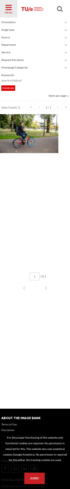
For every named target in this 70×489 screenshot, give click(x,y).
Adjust (17, 80)
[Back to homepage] (42, 9)
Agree (34, 478)
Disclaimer (8, 430)
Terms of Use (9, 424)
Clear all (8, 88)
